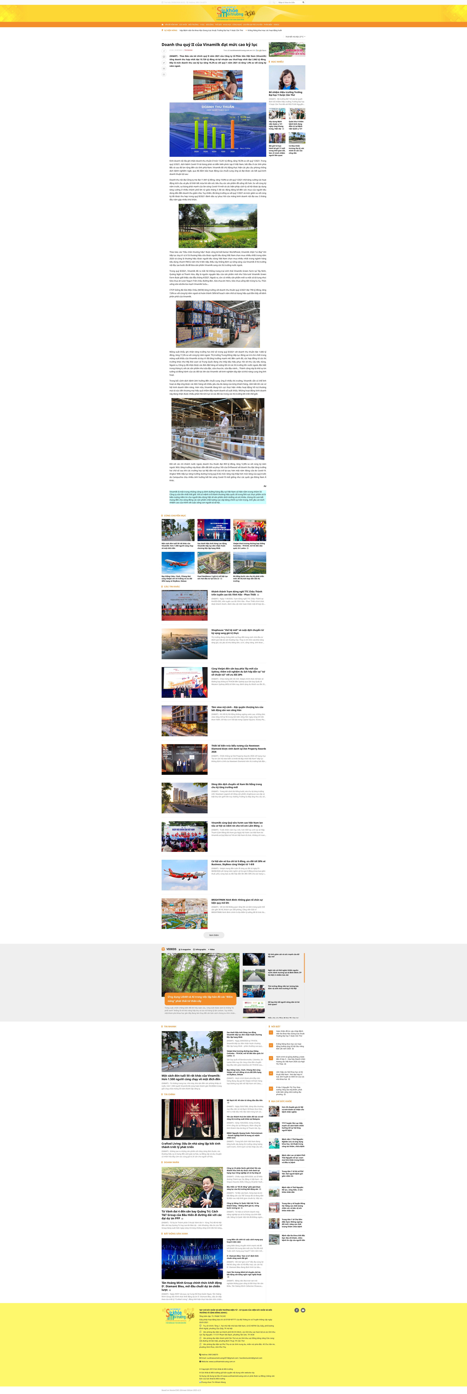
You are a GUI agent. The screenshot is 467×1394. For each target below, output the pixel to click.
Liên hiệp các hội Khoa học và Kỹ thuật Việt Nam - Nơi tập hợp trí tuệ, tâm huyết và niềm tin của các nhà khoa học (290, 1075)
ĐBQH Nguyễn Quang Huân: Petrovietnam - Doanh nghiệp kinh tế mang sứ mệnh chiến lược (244, 1135)
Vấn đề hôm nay (171, 24)
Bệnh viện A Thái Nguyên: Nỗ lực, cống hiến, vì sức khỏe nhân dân (292, 1189)
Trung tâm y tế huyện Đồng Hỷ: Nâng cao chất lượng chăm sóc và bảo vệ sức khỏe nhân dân (293, 1207)
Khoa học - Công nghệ (232, 24)
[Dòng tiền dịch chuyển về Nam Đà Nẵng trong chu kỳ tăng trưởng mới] (185, 798)
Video (212, 949)
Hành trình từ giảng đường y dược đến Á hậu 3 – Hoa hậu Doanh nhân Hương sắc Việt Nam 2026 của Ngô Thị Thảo (229, 30)
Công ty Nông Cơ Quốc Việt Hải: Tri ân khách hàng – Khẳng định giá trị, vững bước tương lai (243, 1205)
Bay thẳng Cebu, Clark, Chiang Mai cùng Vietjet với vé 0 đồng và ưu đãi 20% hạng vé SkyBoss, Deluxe (177, 578)
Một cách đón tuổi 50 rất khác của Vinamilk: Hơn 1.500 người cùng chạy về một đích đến (177, 545)
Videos (276, 24)
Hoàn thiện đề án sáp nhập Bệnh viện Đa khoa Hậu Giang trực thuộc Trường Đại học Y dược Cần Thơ (290, 1033)
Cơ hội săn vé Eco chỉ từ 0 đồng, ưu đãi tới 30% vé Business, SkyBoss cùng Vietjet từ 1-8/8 (238, 863)
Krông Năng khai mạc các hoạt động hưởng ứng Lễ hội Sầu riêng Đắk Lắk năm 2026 (290, 1046)
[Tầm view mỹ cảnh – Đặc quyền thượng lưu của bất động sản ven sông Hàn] (185, 721)
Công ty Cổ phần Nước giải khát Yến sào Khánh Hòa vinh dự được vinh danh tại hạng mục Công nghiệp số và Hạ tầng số (244, 1170)
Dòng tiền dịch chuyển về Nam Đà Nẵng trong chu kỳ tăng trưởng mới (236, 786)
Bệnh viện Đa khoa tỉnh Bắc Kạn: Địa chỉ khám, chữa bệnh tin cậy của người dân (293, 1237)
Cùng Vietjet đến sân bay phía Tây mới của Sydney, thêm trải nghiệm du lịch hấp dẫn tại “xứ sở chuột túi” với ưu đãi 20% (238, 671)
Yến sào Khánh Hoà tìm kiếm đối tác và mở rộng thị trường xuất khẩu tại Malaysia (245, 1118)
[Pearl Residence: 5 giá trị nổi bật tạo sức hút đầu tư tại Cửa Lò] (214, 563)
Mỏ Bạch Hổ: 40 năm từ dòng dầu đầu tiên (245, 1100)
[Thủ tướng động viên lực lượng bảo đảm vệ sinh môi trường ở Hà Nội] (254, 991)
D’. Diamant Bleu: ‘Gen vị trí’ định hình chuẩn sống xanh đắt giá (243, 1257)
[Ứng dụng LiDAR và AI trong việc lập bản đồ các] (200, 975)
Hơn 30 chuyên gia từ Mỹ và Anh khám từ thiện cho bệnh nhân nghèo (293, 1109)
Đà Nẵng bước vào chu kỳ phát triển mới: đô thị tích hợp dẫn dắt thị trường (248, 578)
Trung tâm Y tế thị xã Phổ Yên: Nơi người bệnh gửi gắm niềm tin (292, 1173)
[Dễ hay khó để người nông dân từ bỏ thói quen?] (254, 1007)
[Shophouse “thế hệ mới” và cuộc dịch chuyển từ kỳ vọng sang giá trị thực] (185, 644)
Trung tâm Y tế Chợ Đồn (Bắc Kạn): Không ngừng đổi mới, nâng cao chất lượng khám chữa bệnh (292, 1223)
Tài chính (169, 1094)
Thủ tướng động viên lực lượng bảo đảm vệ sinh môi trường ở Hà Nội (283, 987)
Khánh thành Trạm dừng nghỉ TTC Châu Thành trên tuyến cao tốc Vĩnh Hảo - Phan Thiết (236, 593)
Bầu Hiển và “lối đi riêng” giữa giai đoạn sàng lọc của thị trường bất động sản (243, 1188)
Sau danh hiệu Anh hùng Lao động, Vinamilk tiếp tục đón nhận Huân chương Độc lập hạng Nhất (212, 545)
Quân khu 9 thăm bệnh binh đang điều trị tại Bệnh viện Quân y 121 (296, 125)
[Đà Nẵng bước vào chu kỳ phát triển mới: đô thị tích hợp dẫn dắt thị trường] (249, 563)
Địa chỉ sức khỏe (281, 1101)
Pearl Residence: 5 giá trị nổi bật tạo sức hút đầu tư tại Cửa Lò (213, 577)
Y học (202, 24)
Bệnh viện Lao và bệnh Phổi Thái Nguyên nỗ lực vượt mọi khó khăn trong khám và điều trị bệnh (293, 1159)
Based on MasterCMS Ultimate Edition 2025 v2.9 (181, 1390)
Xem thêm (214, 935)
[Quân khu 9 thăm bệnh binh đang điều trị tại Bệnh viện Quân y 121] (297, 113)
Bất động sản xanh (176, 1233)
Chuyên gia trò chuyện (252, 24)
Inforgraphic (201, 949)
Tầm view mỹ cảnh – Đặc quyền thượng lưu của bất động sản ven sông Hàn (237, 709)
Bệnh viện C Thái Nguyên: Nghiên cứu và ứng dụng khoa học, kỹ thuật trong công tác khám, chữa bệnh (293, 1142)
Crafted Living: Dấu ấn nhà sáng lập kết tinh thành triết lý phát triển (191, 1145)
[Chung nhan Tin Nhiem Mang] (212, 1382)
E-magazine (186, 949)
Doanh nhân (171, 1162)
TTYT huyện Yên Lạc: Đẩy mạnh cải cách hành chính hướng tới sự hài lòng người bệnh (293, 1126)
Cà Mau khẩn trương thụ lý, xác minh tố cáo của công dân (296, 149)
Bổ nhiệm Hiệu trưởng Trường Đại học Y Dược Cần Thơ (285, 93)
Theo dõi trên (239, 50)
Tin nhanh (188, 50)
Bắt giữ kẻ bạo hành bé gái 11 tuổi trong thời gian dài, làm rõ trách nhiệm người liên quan (277, 150)
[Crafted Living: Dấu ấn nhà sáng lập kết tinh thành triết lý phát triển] (192, 1119)
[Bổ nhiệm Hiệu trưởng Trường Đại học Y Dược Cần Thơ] (287, 77)
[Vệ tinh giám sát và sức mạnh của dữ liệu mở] (254, 959)
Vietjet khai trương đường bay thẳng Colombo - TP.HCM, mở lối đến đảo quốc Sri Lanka (249, 545)
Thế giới (218, 24)
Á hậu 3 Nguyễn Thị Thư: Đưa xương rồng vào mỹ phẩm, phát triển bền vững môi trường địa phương (289, 1091)
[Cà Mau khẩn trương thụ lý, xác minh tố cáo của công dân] (297, 137)
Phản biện (268, 24)
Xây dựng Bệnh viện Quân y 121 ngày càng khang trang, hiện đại (276, 125)
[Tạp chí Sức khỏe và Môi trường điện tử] (233, 13)
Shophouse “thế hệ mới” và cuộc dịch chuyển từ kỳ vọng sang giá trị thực (237, 632)
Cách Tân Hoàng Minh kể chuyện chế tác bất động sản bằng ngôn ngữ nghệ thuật (244, 1273)
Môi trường (193, 24)
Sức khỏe (183, 24)
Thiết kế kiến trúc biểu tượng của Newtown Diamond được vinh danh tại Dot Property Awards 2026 (238, 748)
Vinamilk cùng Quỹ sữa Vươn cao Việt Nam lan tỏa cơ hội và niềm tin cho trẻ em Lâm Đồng (237, 824)
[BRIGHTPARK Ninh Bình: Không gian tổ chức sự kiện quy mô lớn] (185, 913)
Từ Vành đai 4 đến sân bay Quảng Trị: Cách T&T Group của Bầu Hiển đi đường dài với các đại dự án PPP (192, 1214)
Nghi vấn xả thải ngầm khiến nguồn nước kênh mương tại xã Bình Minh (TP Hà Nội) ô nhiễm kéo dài (284, 972)
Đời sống (210, 24)
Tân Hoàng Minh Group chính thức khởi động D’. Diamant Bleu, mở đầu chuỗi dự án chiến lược (192, 1286)
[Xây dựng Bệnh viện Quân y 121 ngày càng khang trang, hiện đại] (277, 113)
